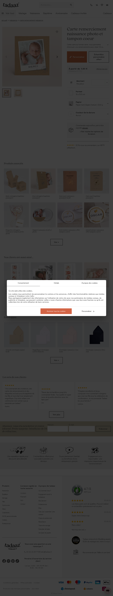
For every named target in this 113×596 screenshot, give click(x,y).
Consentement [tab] (23, 283)
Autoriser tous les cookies (56, 311)
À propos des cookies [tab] (90, 283)
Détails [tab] (56, 283)
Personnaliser (86, 311)
